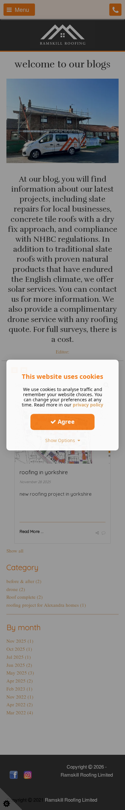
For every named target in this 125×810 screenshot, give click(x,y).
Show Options (61, 440)
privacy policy (88, 405)
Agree (65, 421)
